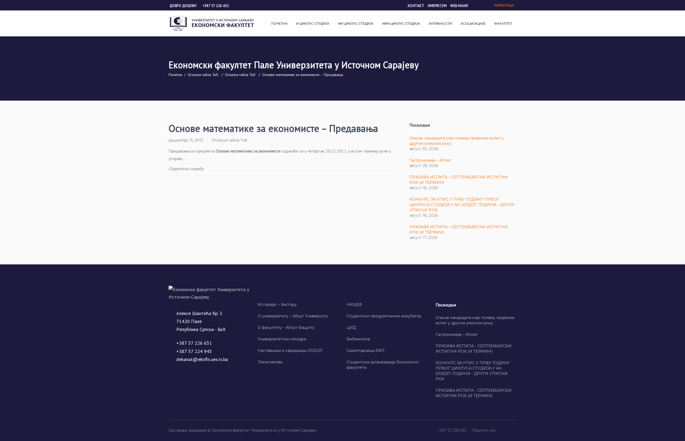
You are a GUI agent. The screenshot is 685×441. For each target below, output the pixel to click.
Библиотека (358, 339)
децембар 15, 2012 (186, 140)
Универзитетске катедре (282, 339)
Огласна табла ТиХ (203, 74)
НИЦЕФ (354, 304)
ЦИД (351, 327)
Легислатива (270, 362)
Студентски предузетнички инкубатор (384, 316)
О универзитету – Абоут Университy (293, 316)
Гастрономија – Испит (430, 160)
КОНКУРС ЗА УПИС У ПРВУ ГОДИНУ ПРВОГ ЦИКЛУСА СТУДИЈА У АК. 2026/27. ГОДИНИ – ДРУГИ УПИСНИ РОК (461, 204)
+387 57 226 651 (216, 5)
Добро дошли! (184, 5)
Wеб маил (459, 5)
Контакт (416, 5)
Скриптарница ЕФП (366, 350)
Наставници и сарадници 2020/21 (290, 350)
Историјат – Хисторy (277, 304)
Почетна (175, 74)
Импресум (437, 5)
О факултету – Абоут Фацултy (286, 327)
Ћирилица (504, 5)
